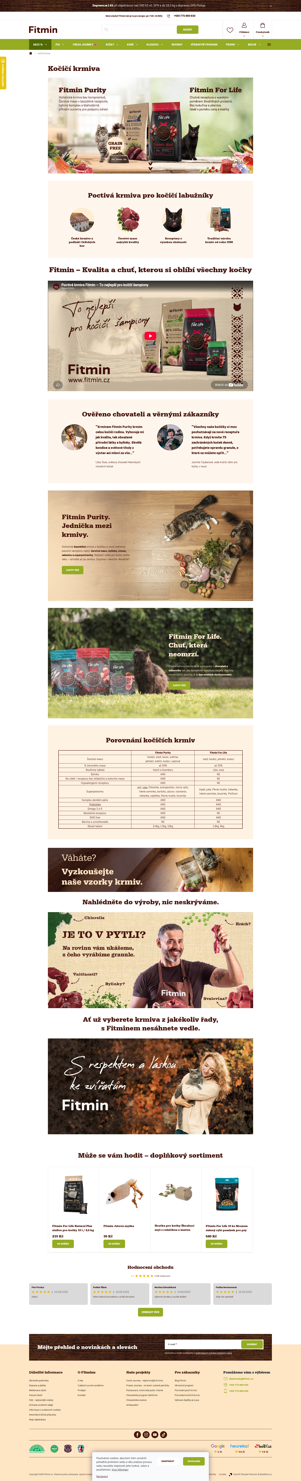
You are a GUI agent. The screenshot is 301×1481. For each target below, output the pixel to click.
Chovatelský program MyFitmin (141, 1395)
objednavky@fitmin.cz (241, 1378)
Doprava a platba (37, 1385)
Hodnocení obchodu (150, 1267)
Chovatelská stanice (136, 1400)
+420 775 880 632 (238, 1384)
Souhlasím (194, 1461)
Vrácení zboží (35, 1395)
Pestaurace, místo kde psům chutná (144, 1390)
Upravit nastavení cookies (91, 1474)
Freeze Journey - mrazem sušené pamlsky (147, 1385)
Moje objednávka (37, 1419)
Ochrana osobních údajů (41, 1404)
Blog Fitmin (180, 1380)
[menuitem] (40, 44)
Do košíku (63, 1243)
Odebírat (252, 1344)
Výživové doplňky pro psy (187, 1400)
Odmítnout (167, 1461)
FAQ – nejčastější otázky (41, 1400)
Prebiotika (95, 804)
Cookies (222, 1474)
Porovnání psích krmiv (186, 1390)
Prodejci (82, 1390)
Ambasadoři (132, 1404)
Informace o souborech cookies (45, 1409)
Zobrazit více (150, 1312)
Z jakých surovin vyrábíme (90, 1385)
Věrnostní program (184, 1385)
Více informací (120, 1469)
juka (145, 787)
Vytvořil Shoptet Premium (245, 1474)
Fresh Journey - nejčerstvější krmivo (144, 1380)
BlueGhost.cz (266, 1474)
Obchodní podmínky (39, 1380)
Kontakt (82, 1395)
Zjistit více (72, 570)
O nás (80, 1380)
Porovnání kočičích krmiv (187, 1395)
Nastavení (102, 1476)
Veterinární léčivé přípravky (42, 1414)
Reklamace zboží (37, 1390)
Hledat (187, 29)
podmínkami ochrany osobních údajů (213, 1353)
